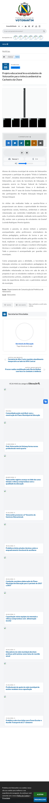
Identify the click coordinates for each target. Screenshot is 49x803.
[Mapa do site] (36, 26)
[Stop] (27, 152)
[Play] (22, 152)
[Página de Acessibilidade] (39, 26)
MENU (4, 44)
